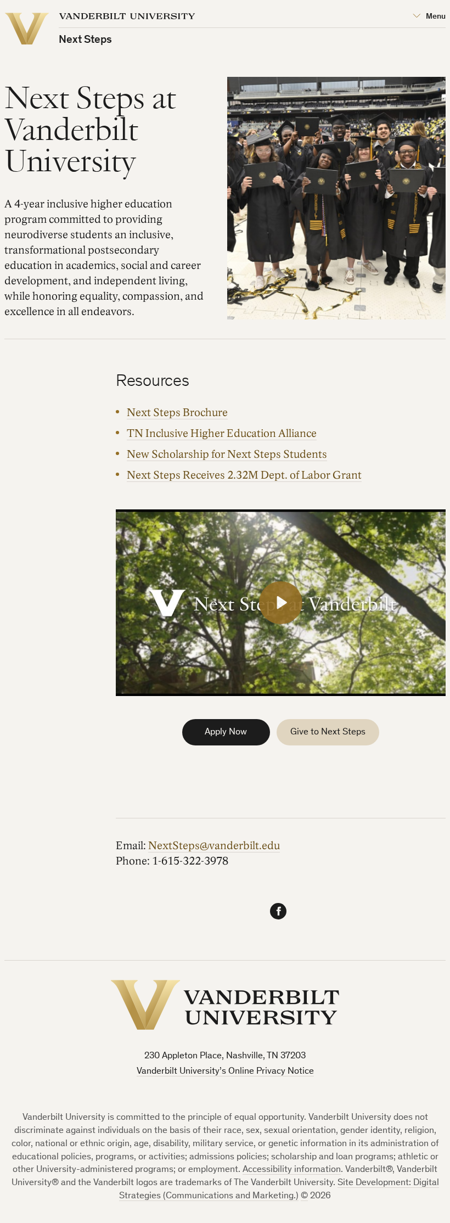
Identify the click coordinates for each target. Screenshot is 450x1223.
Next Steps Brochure (177, 412)
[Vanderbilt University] (225, 1005)
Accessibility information (292, 1170)
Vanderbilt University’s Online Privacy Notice (225, 1071)
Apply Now (226, 732)
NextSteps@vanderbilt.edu (214, 845)
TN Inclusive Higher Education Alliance (222, 433)
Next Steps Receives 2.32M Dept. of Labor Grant (244, 475)
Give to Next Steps (327, 732)
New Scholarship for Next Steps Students (227, 454)
